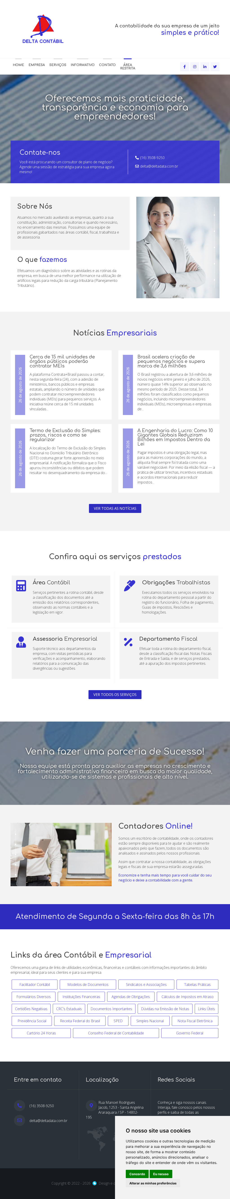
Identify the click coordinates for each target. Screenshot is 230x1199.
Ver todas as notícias (115, 508)
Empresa (37, 65)
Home (18, 65)
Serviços (57, 65)
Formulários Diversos (33, 996)
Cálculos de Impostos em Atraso (187, 996)
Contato (107, 65)
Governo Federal (189, 1033)
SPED (118, 1020)
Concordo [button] (137, 1174)
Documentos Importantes (111, 1008)
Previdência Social (32, 1020)
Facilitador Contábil (34, 984)
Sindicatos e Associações (146, 984)
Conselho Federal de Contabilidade (116, 1033)
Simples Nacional (150, 1020)
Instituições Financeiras (81, 996)
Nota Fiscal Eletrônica (194, 1020)
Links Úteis (206, 1008)
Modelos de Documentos (87, 984)
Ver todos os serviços (115, 694)
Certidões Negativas (31, 1008)
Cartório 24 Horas (41, 1033)
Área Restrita (127, 66)
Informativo (83, 65)
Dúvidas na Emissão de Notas (165, 1008)
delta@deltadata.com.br (159, 166)
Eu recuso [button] (161, 1174)
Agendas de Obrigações (131, 996)
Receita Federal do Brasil (80, 1020)
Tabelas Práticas (197, 984)
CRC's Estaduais (69, 1008)
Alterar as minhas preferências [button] (153, 1183)
